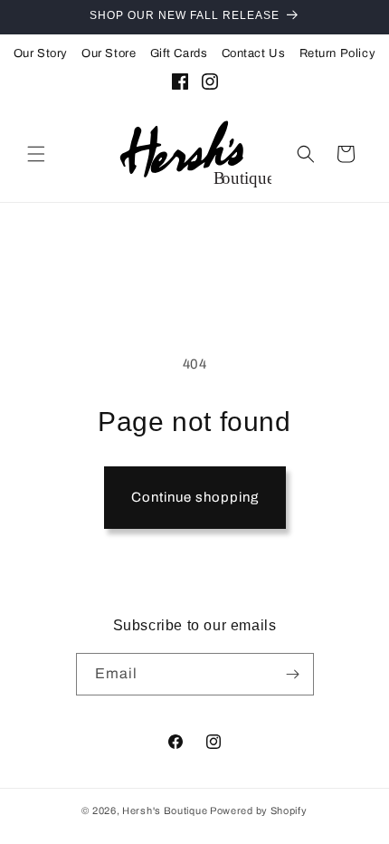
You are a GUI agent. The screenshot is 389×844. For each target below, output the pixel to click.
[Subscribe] (293, 674)
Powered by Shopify (259, 810)
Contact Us (254, 53)
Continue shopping (195, 497)
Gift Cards (179, 53)
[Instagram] (210, 85)
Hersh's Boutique (164, 810)
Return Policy (337, 53)
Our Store (108, 53)
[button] (36, 154)
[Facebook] (180, 85)
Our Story (41, 53)
